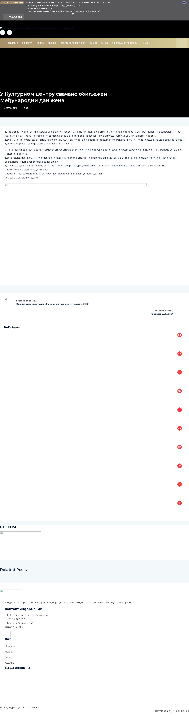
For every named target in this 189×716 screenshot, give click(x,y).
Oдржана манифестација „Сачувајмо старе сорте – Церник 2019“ (52, 304)
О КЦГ (104, 43)
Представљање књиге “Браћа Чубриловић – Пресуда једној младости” (63, 11)
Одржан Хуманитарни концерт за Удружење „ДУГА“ (53, 5)
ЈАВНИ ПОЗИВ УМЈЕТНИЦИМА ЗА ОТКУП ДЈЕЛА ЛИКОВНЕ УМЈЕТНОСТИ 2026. (68, 2)
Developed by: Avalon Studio (172, 711)
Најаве (40, 43)
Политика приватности (73, 43)
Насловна (12, 43)
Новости (27, 43)
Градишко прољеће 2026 (39, 8)
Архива (52, 43)
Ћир (145, 43)
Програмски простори (124, 43)
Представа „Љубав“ (162, 314)
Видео (93, 43)
